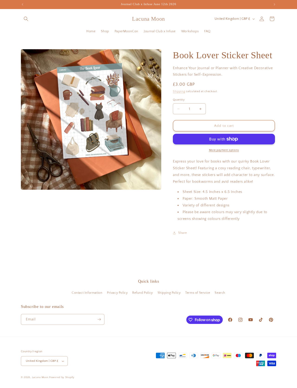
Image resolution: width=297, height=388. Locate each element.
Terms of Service (197, 293)
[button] (26, 19)
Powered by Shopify (61, 377)
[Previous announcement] (22, 4)
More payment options (224, 150)
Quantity (179, 99)
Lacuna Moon (40, 377)
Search (220, 293)
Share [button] (182, 233)
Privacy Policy (117, 293)
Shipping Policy (169, 293)
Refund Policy (142, 293)
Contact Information (87, 293)
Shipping (179, 91)
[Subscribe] (99, 319)
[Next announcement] (274, 4)
